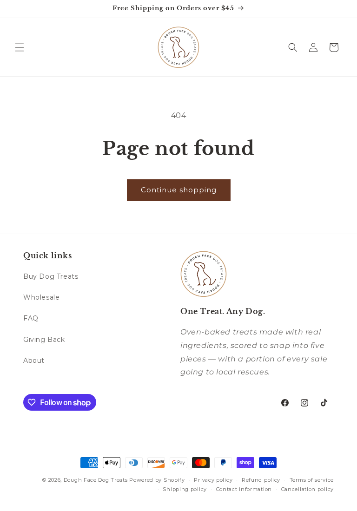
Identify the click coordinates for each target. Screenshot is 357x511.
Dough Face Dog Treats (96, 480)
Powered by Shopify (157, 480)
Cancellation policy (307, 489)
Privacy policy (213, 480)
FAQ (31, 318)
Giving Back (44, 339)
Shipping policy (185, 489)
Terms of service (312, 480)
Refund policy (261, 480)
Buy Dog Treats (50, 276)
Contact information (244, 489)
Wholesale (41, 297)
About (34, 360)
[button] (19, 47)
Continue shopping (179, 189)
